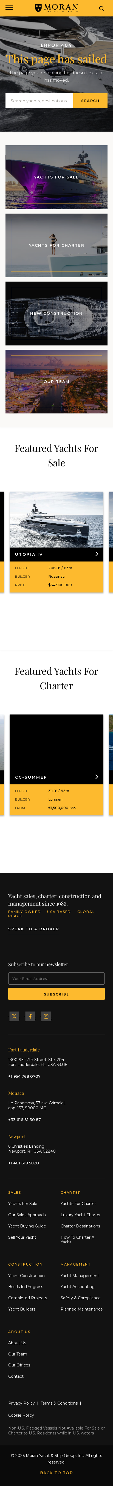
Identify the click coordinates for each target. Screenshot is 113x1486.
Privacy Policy (21, 1403)
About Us (17, 1342)
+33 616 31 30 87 (24, 1119)
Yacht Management (80, 1275)
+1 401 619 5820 (23, 1163)
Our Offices (19, 1365)
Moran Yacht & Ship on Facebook (30, 1016)
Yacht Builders (21, 1309)
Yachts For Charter (78, 1203)
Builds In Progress (25, 1286)
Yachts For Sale (22, 1203)
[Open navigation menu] (8, 8)
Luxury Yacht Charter (81, 1214)
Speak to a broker (33, 929)
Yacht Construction (26, 1275)
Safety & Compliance (81, 1297)
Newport (16, 1136)
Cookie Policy (21, 1415)
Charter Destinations (80, 1226)
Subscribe (56, 994)
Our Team (17, 1354)
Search (90, 100)
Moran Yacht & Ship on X (14, 1016)
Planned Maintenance (82, 1309)
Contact (16, 1376)
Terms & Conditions (59, 1403)
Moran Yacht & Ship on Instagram (46, 1016)
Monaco (16, 1093)
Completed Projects (27, 1297)
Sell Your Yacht (22, 1237)
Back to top (56, 1472)
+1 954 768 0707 (24, 1076)
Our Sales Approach (27, 1214)
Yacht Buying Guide (27, 1226)
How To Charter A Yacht (77, 1239)
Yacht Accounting (78, 1286)
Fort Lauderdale (24, 1050)
